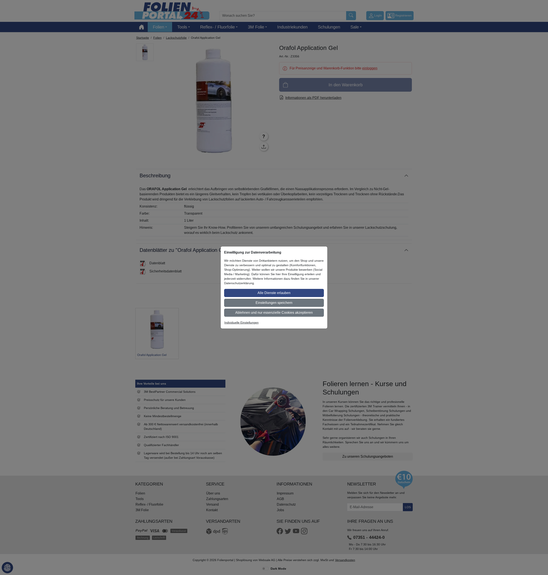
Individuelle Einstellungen (241, 322)
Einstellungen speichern (274, 303)
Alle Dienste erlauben (274, 293)
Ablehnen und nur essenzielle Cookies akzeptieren (274, 312)
